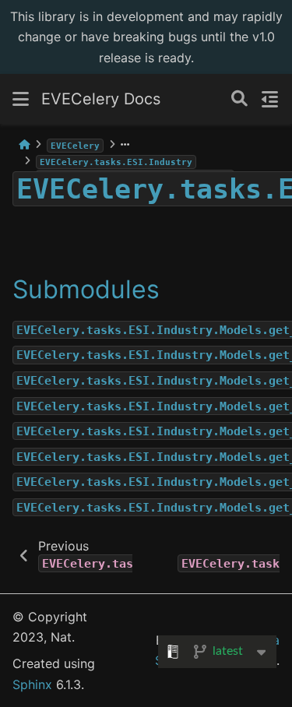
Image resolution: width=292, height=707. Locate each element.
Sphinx (32, 684)
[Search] (239, 99)
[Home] (24, 144)
